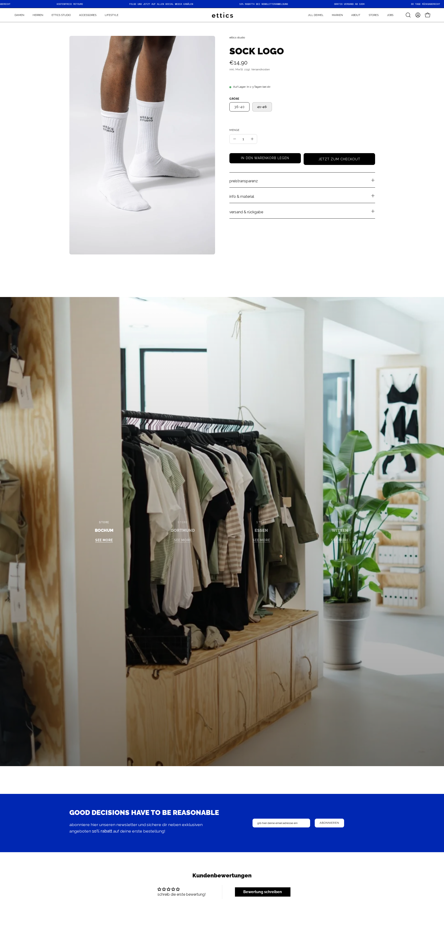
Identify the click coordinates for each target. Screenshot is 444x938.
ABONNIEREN (329, 822)
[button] (337, 15)
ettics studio (237, 37)
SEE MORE (104, 540)
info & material (241, 196)
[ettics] (222, 15)
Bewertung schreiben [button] (262, 892)
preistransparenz (243, 181)
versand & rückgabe (246, 212)
